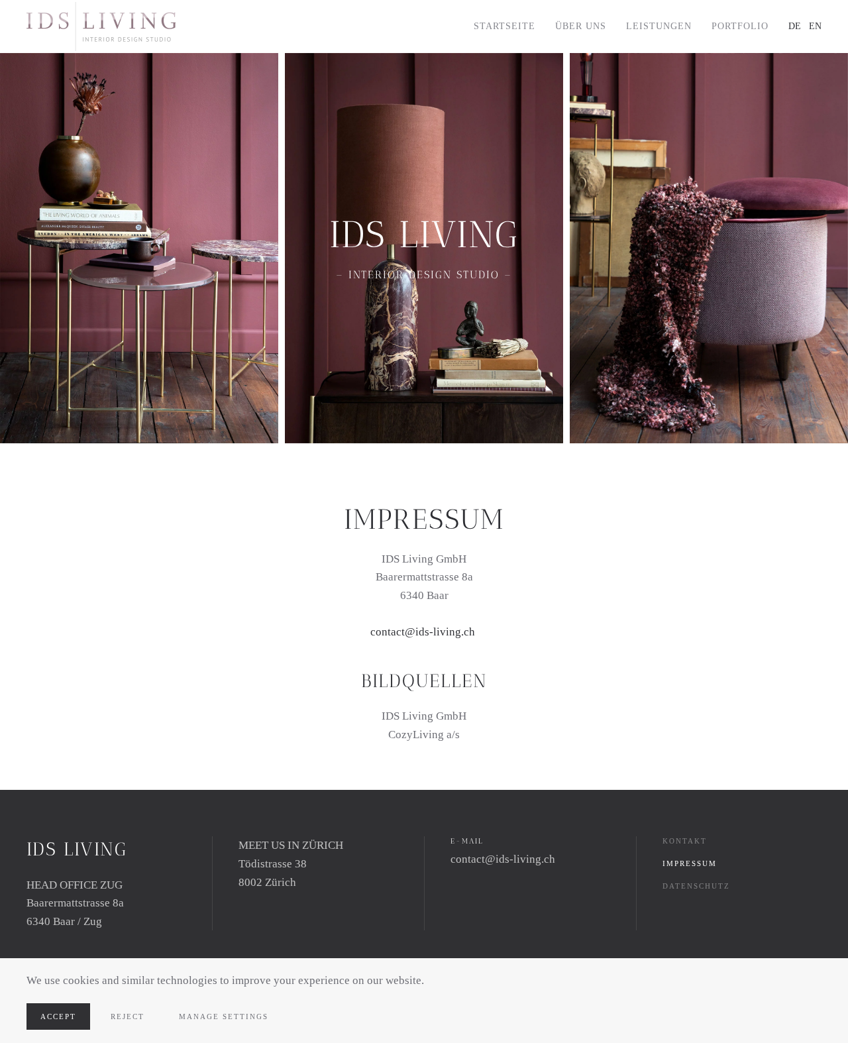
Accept (58, 1016)
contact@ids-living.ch (422, 632)
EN (815, 26)
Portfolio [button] (740, 26)
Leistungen (659, 26)
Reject (127, 1016)
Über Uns (580, 26)
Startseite (504, 26)
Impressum (689, 863)
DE (794, 26)
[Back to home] (102, 26)
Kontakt (684, 841)
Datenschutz (696, 886)
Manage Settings (223, 1016)
